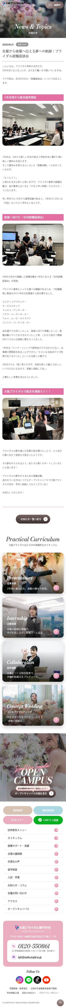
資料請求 (18, 810)
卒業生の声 (14, 861)
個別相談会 (48, 810)
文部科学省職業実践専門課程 (43, 988)
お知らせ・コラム (17, 885)
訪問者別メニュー (17, 830)
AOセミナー (17, 820)
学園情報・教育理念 (18, 988)
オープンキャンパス (18, 909)
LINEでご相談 (50, 820)
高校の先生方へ (29, 993)
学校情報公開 (13, 993)
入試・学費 (14, 877)
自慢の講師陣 (15, 854)
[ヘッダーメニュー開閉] (54, 5)
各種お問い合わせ (17, 893)
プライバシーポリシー (49, 993)
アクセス (12, 901)
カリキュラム (15, 838)
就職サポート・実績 (18, 846)
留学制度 (12, 869)
